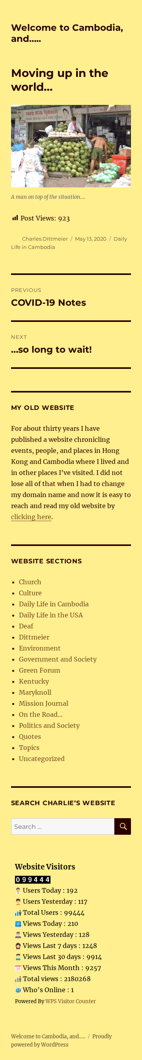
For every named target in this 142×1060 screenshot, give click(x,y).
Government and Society (58, 659)
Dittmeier (34, 637)
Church (30, 582)
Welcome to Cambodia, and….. (48, 1036)
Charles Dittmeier (45, 239)
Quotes (30, 736)
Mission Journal (43, 703)
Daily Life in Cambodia (54, 604)
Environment (40, 648)
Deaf (26, 626)
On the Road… (41, 714)
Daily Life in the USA (51, 615)
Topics (29, 748)
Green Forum (39, 670)
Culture (30, 593)
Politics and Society (49, 725)
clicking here (31, 517)
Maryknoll (35, 692)
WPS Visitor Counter (70, 1001)
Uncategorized (42, 759)
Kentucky (34, 681)
